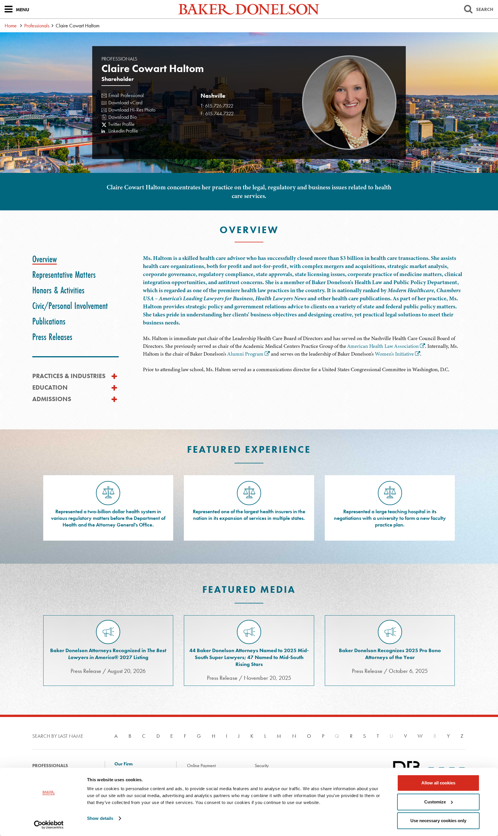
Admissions (51, 399)
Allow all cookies (438, 782)
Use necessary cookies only (438, 820)
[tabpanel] (304, 313)
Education (50, 387)
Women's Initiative (394, 353)
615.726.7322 (219, 105)
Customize (435, 801)
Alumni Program (245, 353)
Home (11, 25)
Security (262, 766)
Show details (100, 818)
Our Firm (123, 764)
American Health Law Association (383, 346)
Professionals (36, 25)
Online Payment (201, 766)
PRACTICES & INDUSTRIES (68, 376)
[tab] (44, 259)
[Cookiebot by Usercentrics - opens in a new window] (49, 824)
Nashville (213, 95)
